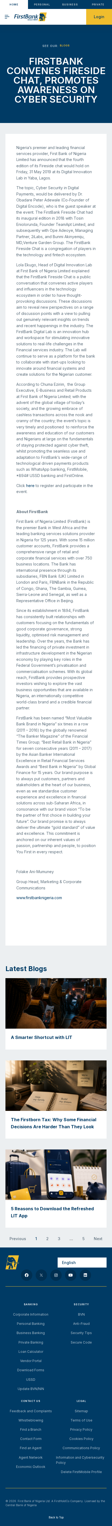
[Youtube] (70, 1275)
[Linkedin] (85, 1275)
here (30, 485)
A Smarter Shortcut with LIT (41, 1037)
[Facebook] (26, 1275)
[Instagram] (56, 1275)
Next (98, 1238)
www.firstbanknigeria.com (39, 897)
